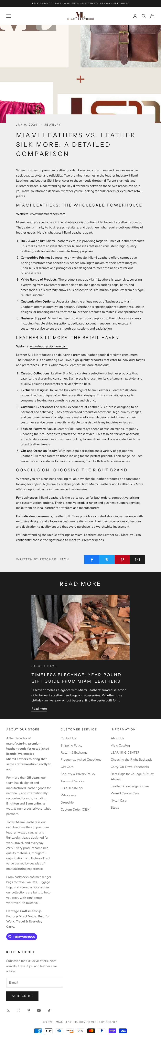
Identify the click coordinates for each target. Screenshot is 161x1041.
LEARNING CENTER (125, 752)
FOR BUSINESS (72, 788)
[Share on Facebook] (91, 559)
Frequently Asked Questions (81, 759)
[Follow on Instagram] (18, 1010)
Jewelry (53, 124)
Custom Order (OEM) (76, 809)
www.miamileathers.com (47, 214)
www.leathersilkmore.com (49, 346)
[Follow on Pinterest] (29, 1010)
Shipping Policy (71, 745)
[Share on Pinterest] (122, 559)
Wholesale (68, 795)
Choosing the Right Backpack (131, 759)
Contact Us (68, 738)
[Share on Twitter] (107, 559)
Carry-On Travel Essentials (130, 767)
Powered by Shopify (102, 1022)
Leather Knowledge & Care (130, 786)
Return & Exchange (74, 752)
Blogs (115, 807)
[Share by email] (137, 559)
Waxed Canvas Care (125, 793)
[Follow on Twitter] (8, 1010)
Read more (39, 709)
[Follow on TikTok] (49, 1010)
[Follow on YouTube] (39, 1010)
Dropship (67, 802)
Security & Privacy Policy (78, 774)
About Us (117, 738)
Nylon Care (119, 800)
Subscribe (22, 996)
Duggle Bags (44, 666)
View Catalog (120, 745)
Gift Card (67, 767)
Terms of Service (72, 781)
